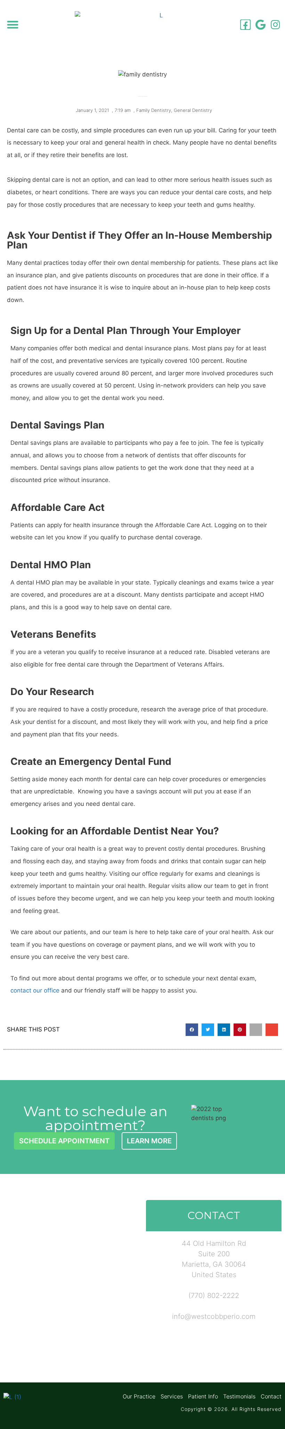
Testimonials (239, 1396)
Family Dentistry (153, 110)
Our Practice (139, 1396)
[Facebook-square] (245, 24)
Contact (271, 1396)
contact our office (34, 990)
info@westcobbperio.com (213, 1316)
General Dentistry (193, 110)
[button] (12, 24)
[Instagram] (275, 24)
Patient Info (203, 1396)
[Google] (260, 24)
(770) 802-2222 (213, 1295)
